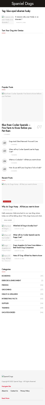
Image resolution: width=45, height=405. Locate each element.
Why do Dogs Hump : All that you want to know (20, 206)
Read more (8, 220)
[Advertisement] (22, 59)
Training (7, 201)
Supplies (5, 303)
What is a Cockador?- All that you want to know (25, 159)
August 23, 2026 (19, 240)
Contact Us (14, 391)
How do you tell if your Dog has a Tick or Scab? (25, 167)
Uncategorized (8, 312)
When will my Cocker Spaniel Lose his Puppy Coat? (24, 150)
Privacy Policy (25, 391)
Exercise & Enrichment (11, 280)
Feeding (5, 285)
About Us (5, 391)
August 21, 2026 (21, 22)
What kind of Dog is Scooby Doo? (25, 225)
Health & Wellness (10, 294)
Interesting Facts (9, 298)
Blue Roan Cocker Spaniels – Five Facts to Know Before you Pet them (16, 128)
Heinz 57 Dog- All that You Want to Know (27, 255)
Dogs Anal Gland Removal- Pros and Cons (23, 141)
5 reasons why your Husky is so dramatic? (27, 18)
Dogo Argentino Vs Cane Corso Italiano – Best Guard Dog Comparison (28, 246)
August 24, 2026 (7, 210)
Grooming (6, 289)
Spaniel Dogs (22, 4)
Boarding (6, 276)
